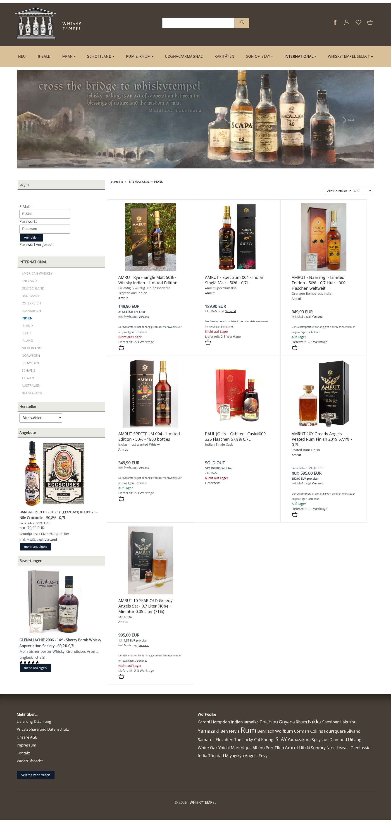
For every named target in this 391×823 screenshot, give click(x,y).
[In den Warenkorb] (121, 348)
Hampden (220, 722)
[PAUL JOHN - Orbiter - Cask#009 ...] (237, 426)
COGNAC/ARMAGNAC (184, 56)
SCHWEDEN (30, 363)
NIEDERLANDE (32, 348)
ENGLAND (29, 281)
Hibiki (304, 747)
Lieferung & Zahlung (34, 721)
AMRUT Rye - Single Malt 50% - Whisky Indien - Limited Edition (147, 280)
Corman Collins (308, 731)
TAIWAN (28, 378)
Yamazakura (299, 739)
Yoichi (224, 747)
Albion (259, 747)
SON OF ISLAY (258, 56)
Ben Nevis (230, 731)
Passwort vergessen (36, 244)
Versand (51, 539)
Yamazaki (208, 730)
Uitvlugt (355, 739)
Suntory (318, 747)
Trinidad (216, 755)
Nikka (314, 721)
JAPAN (67, 56)
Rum (248, 730)
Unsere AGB (27, 737)
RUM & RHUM (138, 56)
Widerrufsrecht (30, 760)
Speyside (320, 739)
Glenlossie (360, 747)
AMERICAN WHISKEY (37, 273)
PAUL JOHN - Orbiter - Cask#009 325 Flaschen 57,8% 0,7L (235, 436)
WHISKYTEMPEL (203, 802)
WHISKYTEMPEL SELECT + (350, 56)
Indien (237, 722)
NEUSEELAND (32, 393)
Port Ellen (275, 747)
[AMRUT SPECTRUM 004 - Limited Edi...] (150, 426)
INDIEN (27, 318)
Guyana (287, 722)
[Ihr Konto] (347, 24)
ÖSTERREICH (31, 303)
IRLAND (27, 340)
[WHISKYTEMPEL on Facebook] (335, 24)
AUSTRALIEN (31, 385)
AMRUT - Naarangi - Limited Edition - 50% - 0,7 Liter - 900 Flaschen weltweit (319, 283)
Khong (267, 739)
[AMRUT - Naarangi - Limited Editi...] (323, 270)
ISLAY (280, 739)
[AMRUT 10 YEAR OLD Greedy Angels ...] (150, 593)
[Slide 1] (199, 164)
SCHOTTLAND (99, 56)
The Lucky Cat (247, 739)
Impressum (26, 745)
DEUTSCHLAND (33, 288)
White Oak (207, 747)
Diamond (338, 739)
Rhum (301, 722)
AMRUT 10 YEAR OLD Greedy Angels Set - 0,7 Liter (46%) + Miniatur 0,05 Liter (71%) (145, 606)
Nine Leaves (338, 747)
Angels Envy (256, 755)
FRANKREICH (31, 311)
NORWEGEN (31, 355)
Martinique (241, 747)
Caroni (204, 722)
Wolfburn (284, 731)
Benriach (265, 731)
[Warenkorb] (370, 24)
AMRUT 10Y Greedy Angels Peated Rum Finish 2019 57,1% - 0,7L (322, 439)
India (202, 755)
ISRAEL (27, 333)
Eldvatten (224, 739)
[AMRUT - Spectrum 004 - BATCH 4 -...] (237, 270)
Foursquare (335, 731)
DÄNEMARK (30, 296)
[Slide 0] (191, 164)
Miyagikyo (234, 755)
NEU (22, 56)
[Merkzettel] (358, 24)
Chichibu (269, 722)
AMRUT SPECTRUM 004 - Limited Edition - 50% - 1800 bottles (149, 436)
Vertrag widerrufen (35, 775)
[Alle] (242, 23)
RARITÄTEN (224, 56)
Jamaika (251, 722)
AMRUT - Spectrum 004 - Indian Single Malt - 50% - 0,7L (234, 280)
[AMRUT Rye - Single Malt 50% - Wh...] (150, 270)
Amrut (123, 298)
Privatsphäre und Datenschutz (43, 729)
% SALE (44, 56)
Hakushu (348, 722)
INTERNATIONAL (299, 56)
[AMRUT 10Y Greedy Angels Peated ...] (324, 426)
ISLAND (27, 325)
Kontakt (23, 753)
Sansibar (330, 722)
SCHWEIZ (28, 370)
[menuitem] (22, 56)
